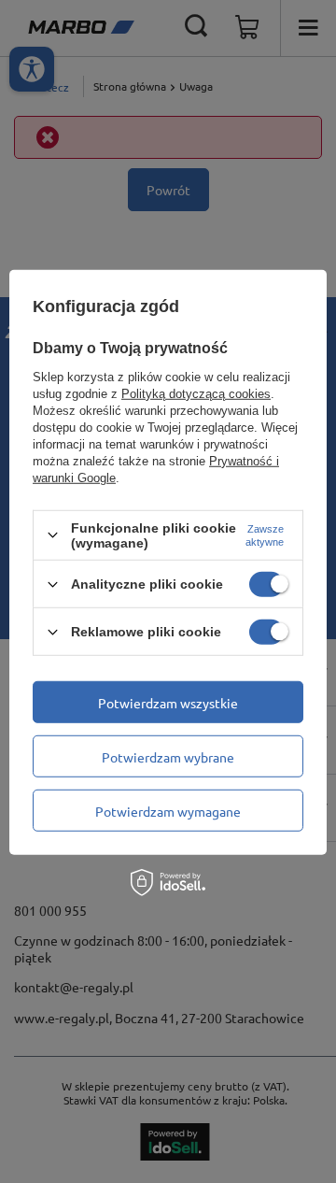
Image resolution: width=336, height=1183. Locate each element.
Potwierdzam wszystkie (168, 701)
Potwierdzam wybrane (168, 756)
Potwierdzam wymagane (168, 810)
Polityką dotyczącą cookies (196, 394)
